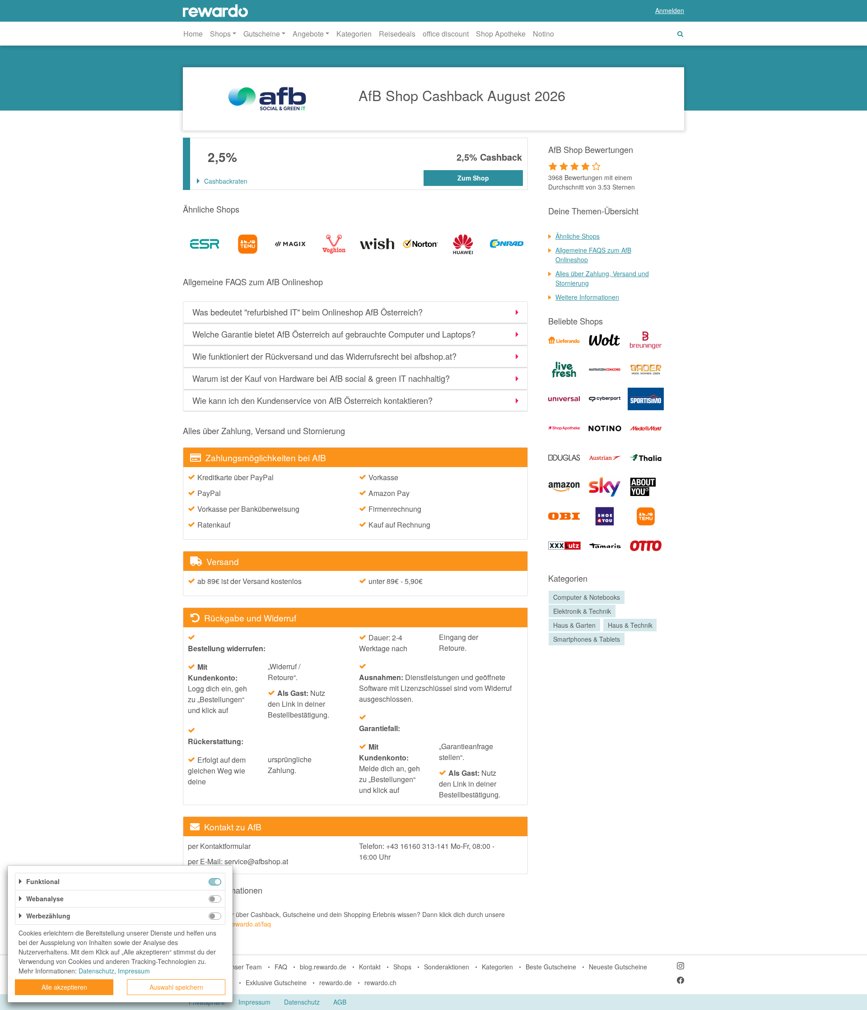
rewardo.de (335, 982)
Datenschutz (302, 1001)
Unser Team (244, 966)
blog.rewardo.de (323, 966)
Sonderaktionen (446, 966)
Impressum (254, 1001)
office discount (446, 33)
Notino (543, 33)
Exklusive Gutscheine (276, 982)
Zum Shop (473, 177)
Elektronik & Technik (582, 611)
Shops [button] (220, 33)
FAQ (281, 966)
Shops (402, 966)
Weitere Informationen (587, 296)
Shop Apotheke (501, 33)
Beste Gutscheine (551, 966)
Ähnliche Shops (577, 236)
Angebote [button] (308, 33)
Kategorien (354, 33)
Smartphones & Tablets (586, 639)
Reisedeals (397, 33)
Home (193, 33)
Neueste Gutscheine (618, 966)
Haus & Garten (574, 625)
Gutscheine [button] (261, 33)
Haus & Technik (630, 625)
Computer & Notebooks (586, 597)
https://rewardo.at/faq (240, 923)
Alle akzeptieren (64, 986)
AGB (339, 1001)
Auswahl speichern (176, 986)
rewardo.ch (380, 982)
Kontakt (370, 966)
